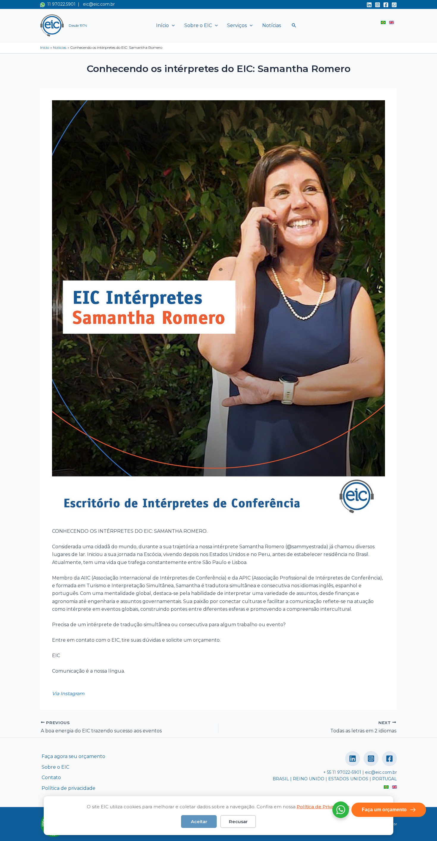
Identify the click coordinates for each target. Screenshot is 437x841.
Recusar (238, 821)
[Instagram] (377, 4)
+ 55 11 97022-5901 (342, 772)
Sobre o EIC (198, 25)
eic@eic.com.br (99, 4)
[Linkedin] (369, 4)
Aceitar (199, 821)
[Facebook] (386, 4)
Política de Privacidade (323, 806)
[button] (294, 25)
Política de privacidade (68, 788)
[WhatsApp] (394, 4)
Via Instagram (68, 693)
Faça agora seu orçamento (73, 756)
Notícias (271, 25)
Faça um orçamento (384, 809)
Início (162, 25)
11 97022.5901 (60, 4)
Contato (51, 777)
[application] (172, 26)
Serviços (237, 25)
